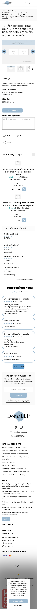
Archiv (6, 519)
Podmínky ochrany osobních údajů (14, 469)
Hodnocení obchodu (18, 288)
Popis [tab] (19, 154)
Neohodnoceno (17, 92)
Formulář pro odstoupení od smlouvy (15, 472)
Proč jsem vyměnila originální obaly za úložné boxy (18, 503)
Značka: (7, 95)
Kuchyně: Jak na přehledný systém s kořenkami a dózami (15, 514)
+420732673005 (20, 436)
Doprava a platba (8, 462)
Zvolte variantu (12, 110)
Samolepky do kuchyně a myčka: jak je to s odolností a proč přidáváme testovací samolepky (17, 486)
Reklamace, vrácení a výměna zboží (15, 454)
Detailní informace (9, 90)
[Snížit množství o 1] (12, 189)
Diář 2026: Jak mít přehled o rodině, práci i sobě (17, 498)
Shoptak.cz (30, 586)
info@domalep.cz (20, 432)
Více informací (18, 595)
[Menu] (33, 3)
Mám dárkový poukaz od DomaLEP (14, 447)
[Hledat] (25, 3)
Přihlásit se (18, 395)
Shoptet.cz (18, 566)
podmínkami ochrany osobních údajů (18, 402)
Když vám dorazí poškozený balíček (14, 451)
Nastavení (18, 605)
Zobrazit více (18, 366)
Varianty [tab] (10, 154)
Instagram (21, 427)
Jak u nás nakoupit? (9, 465)
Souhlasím (19, 601)
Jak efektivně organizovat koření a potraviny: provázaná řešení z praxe (18, 492)
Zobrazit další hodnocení (25, 280)
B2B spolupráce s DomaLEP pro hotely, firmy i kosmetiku (18, 458)
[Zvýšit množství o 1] (19, 189)
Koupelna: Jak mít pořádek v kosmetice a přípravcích (17, 508)
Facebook (15, 427)
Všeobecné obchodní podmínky (13, 475)
